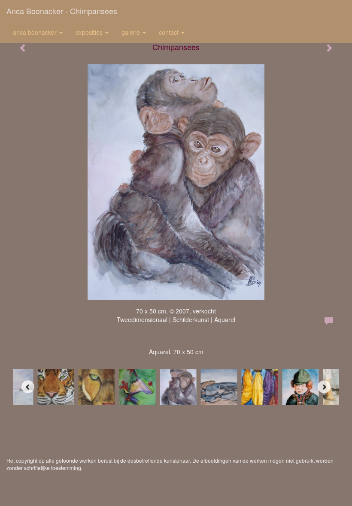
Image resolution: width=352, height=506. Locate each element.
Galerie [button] (131, 32)
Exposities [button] (90, 32)
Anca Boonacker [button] (35, 32)
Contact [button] (169, 32)
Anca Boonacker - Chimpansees (61, 10)
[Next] (324, 386)
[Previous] (27, 386)
